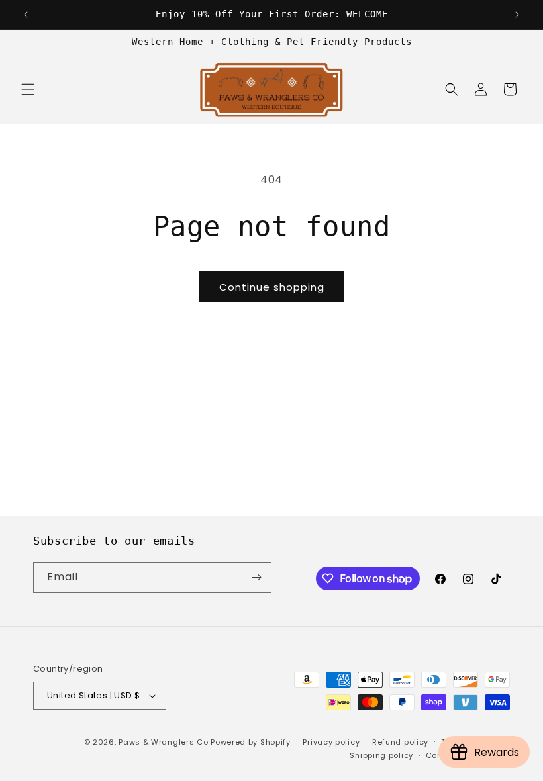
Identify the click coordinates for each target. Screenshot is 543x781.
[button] (27, 89)
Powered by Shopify (251, 742)
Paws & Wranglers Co (163, 742)
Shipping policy (381, 755)
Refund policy (400, 742)
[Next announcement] (517, 14)
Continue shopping (271, 287)
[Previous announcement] (25, 14)
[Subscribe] (256, 577)
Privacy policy (331, 742)
